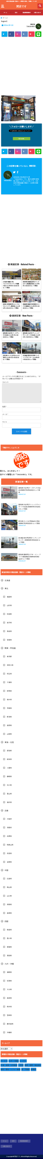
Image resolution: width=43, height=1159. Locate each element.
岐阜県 (9, 759)
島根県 (9, 913)
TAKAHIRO (30, 26)
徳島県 (9, 930)
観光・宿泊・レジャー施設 (10, 1069)
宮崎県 (9, 1015)
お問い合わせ (37, 12)
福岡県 (9, 972)
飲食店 (33, 1069)
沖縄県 (9, 1032)
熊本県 (9, 1007)
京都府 (9, 827)
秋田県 (9, 614)
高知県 (9, 955)
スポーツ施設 (13, 1061)
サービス (4, 1061)
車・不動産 (26, 1069)
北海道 (7, 580)
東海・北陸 (9, 742)
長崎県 (9, 998)
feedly (22, 138)
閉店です (21, 6)
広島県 (9, 879)
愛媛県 (9, 947)
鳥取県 (9, 904)
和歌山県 (10, 845)
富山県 (9, 794)
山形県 (9, 605)
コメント (5, 382)
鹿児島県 (10, 1024)
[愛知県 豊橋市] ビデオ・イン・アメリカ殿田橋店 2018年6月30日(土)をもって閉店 (29, 557)
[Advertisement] (21, 67)
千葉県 (9, 682)
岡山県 (9, 887)
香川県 (9, 938)
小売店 (20, 1065)
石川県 (9, 785)
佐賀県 (9, 981)
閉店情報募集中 (27, 12)
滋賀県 (9, 862)
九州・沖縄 (9, 964)
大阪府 (9, 819)
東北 (6, 588)
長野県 (9, 725)
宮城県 (9, 640)
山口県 (9, 896)
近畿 (6, 810)
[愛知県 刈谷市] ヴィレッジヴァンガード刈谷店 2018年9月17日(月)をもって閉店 (29, 507)
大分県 (9, 989)
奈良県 (9, 853)
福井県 (9, 802)
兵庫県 (9, 836)
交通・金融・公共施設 (9, 1065)
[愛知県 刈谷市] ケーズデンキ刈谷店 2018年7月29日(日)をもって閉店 (29, 490)
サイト (4, 422)
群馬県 (9, 691)
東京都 (9, 656)
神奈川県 (10, 665)
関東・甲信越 (10, 648)
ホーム (5, 12)
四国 (6, 921)
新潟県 (9, 717)
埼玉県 (9, 674)
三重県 (9, 768)
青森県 (9, 631)
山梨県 (9, 734)
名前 (4, 407)
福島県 (9, 597)
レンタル (23, 1061)
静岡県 (9, 776)
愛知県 (9, 751)
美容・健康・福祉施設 (33, 1065)
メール (5, 414)
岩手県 (9, 623)
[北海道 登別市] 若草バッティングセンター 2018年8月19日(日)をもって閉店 (29, 540)
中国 (6, 870)
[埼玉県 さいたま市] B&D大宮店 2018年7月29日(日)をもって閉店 (29, 522)
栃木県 (9, 699)
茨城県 (9, 708)
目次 (16, 12)
